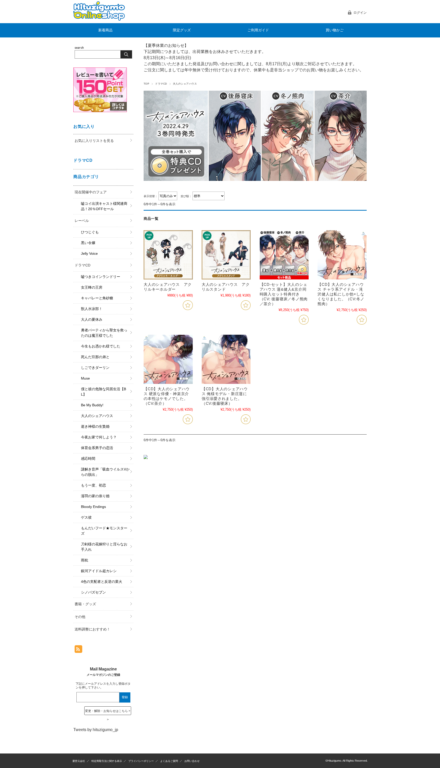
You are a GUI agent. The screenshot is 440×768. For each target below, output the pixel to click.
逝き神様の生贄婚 (95, 426)
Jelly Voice (89, 253)
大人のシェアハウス (97, 416)
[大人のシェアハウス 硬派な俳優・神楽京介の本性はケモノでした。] (168, 359)
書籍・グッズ (85, 604)
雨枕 (84, 560)
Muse (85, 378)
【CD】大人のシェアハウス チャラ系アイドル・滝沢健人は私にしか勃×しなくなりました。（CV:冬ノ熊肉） (341, 294)
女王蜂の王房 (91, 287)
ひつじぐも (90, 232)
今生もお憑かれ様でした (100, 346)
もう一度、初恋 (93, 485)
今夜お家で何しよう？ (99, 437)
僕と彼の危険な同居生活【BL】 (103, 391)
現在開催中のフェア (91, 192)
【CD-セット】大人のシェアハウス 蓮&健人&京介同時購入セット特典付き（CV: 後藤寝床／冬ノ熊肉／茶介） (284, 294)
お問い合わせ (192, 761)
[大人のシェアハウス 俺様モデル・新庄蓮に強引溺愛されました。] (226, 359)
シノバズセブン (93, 592)
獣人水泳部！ (91, 309)
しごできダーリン (95, 368)
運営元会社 (78, 761)
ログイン (360, 13)
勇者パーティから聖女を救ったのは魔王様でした (104, 333)
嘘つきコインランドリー (100, 277)
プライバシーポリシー (141, 761)
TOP (146, 83)
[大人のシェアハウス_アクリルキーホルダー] (168, 254)
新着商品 (105, 30)
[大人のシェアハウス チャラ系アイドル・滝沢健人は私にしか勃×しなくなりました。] (342, 254)
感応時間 (88, 458)
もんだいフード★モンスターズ (104, 530)
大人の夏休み (91, 319)
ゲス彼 (86, 517)
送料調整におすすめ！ (92, 629)
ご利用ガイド (258, 30)
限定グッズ (182, 30)
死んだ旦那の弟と (95, 357)
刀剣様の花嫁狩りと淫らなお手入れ (104, 546)
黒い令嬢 (88, 243)
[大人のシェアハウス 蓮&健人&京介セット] (284, 254)
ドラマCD (161, 83)
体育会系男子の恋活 (97, 448)
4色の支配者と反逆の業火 (101, 582)
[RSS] (78, 650)
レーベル (82, 221)
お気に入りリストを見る (94, 141)
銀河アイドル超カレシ (99, 571)
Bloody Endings (93, 507)
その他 (80, 617)
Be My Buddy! (92, 405)
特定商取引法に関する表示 (106, 761)
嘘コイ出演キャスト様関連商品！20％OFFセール (104, 206)
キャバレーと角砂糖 (97, 298)
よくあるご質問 (169, 761)
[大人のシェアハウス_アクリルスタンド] (226, 254)
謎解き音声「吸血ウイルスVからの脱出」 (105, 472)
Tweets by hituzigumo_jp (95, 729)
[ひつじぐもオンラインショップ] (99, 19)
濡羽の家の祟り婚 (95, 496)
